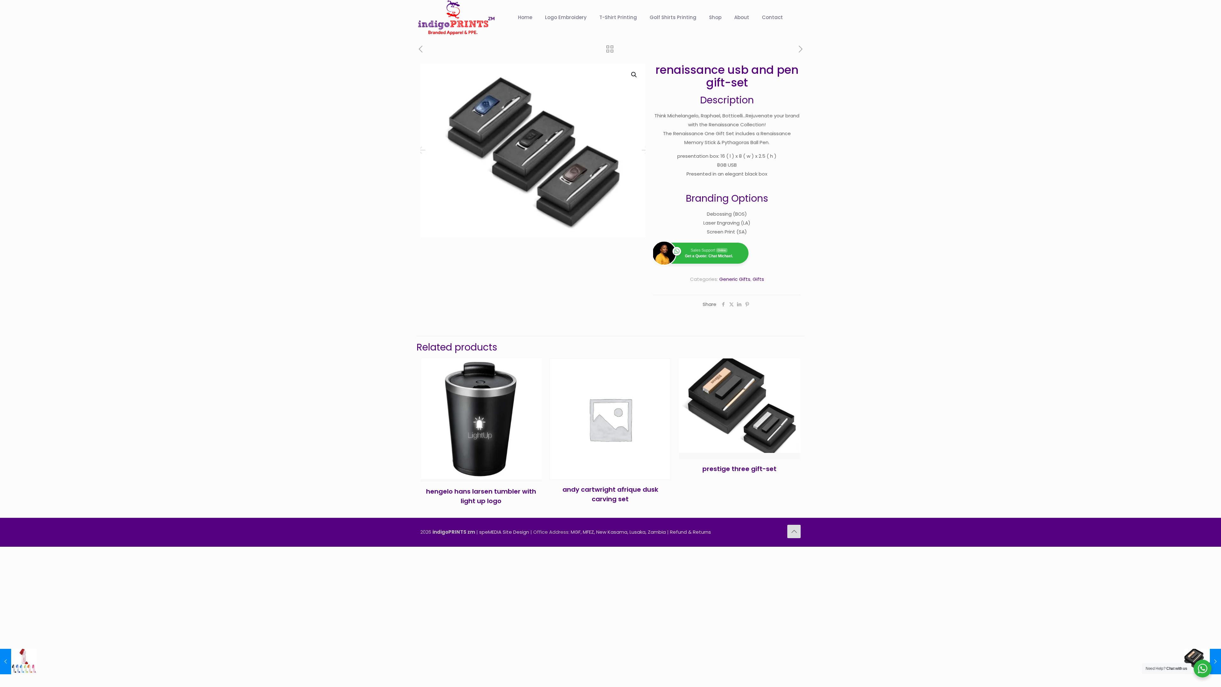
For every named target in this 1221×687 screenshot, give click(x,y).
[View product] (533, 381)
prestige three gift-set (739, 468)
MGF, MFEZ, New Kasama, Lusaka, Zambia (618, 532)
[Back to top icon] (794, 531)
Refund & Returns (690, 532)
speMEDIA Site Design (504, 532)
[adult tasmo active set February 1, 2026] (18, 661)
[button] (634, 74)
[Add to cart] (533, 367)
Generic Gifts (734, 279)
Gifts (758, 279)
